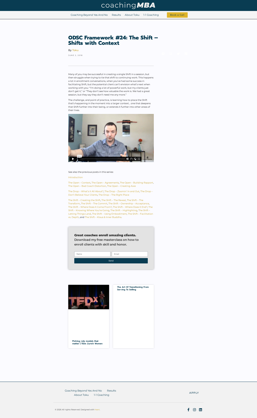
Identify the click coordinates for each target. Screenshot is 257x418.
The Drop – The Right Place (114, 194)
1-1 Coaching (151, 14)
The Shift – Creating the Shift (84, 200)
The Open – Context (79, 182)
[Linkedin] (200, 409)
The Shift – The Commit (94, 203)
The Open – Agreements (105, 182)
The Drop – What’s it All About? (85, 191)
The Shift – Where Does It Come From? (90, 207)
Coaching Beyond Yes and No (89, 14)
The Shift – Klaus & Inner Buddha (103, 217)
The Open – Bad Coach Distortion (87, 186)
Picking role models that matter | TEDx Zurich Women (87, 342)
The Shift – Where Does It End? (130, 207)
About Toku (132, 14)
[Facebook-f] (188, 409)
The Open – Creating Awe (121, 186)
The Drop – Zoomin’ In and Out (122, 191)
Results (116, 14)
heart (97, 409)
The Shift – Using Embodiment (109, 213)
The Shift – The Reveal (113, 200)
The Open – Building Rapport (136, 182)
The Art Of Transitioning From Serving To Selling (133, 288)
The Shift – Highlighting (123, 210)
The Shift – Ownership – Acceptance (128, 203)
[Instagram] (194, 409)
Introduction (75, 177)
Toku (75, 50)
